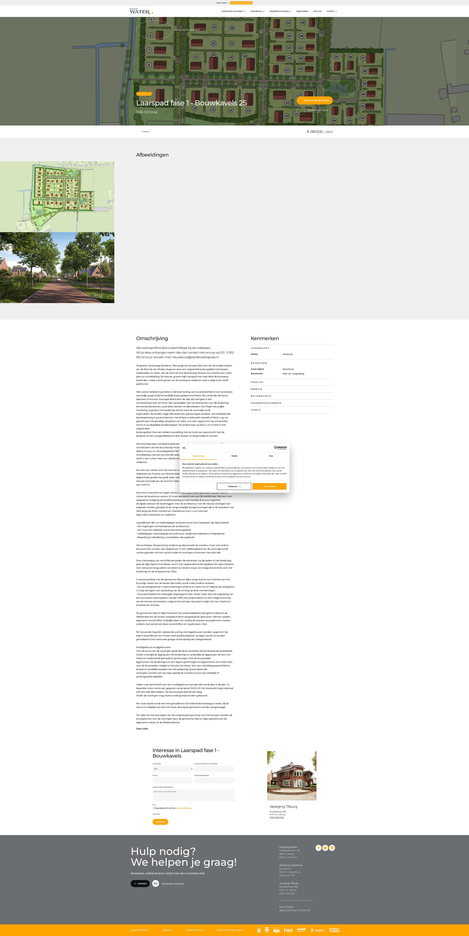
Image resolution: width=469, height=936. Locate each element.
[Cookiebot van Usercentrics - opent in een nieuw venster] (276, 448)
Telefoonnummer (201, 775)
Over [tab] (271, 456)
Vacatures (167, 930)
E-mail (155, 775)
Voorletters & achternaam (206, 764)
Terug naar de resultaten (187, 30)
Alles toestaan (269, 486)
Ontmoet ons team (173, 883)
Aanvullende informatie (163, 787)
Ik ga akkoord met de (173, 808)
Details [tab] (235, 456)
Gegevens (157, 764)
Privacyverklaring (194, 930)
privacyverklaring (183, 808)
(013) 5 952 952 (277, 817)
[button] (233, 11)
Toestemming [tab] (198, 456)
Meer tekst (142, 728)
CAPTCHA (156, 814)
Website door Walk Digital (230, 930)
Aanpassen (233, 486)
